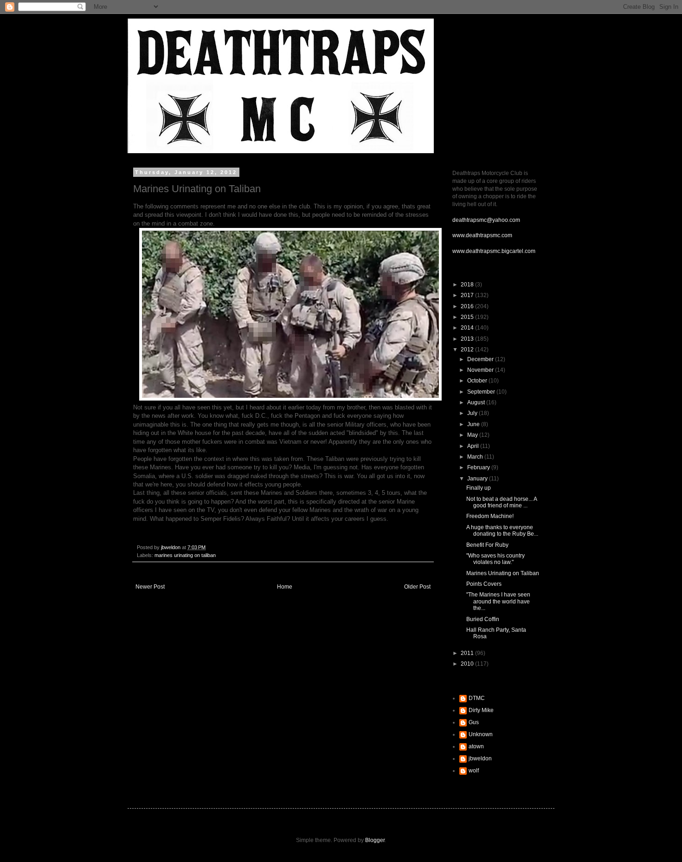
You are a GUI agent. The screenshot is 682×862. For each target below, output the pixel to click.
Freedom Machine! (490, 516)
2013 (468, 339)
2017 (468, 295)
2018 (468, 284)
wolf (474, 770)
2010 (468, 664)
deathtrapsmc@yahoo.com (486, 220)
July (473, 413)
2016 (468, 306)
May (473, 435)
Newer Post (150, 586)
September (481, 392)
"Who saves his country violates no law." (495, 558)
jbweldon (480, 758)
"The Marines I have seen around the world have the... (498, 601)
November (481, 370)
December (481, 359)
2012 (468, 349)
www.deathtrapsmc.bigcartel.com (493, 251)
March (475, 457)
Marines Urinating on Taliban (502, 573)
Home (284, 586)
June (474, 424)
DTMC (477, 698)
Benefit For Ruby (487, 545)
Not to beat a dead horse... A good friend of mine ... (501, 502)
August (476, 402)
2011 (468, 653)
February (479, 467)
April (473, 446)
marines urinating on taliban (185, 555)
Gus (474, 722)
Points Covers (484, 584)
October (478, 380)
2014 (468, 327)
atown (476, 746)
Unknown (481, 734)
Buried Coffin (482, 619)
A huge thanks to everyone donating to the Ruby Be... (502, 530)
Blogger (375, 840)
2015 (468, 317)
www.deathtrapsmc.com (482, 235)
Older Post (417, 586)
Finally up (478, 488)
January (478, 478)
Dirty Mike (481, 710)
